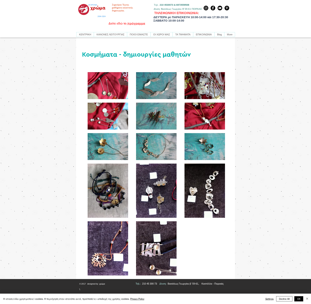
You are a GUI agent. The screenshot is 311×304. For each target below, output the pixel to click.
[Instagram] (206, 8)
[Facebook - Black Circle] (213, 8)
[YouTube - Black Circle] (220, 8)
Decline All (284, 298)
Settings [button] (269, 298)
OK (298, 298)
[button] (183, 34)
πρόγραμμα (136, 23)
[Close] (307, 298)
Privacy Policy (137, 298)
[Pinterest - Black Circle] (227, 8)
